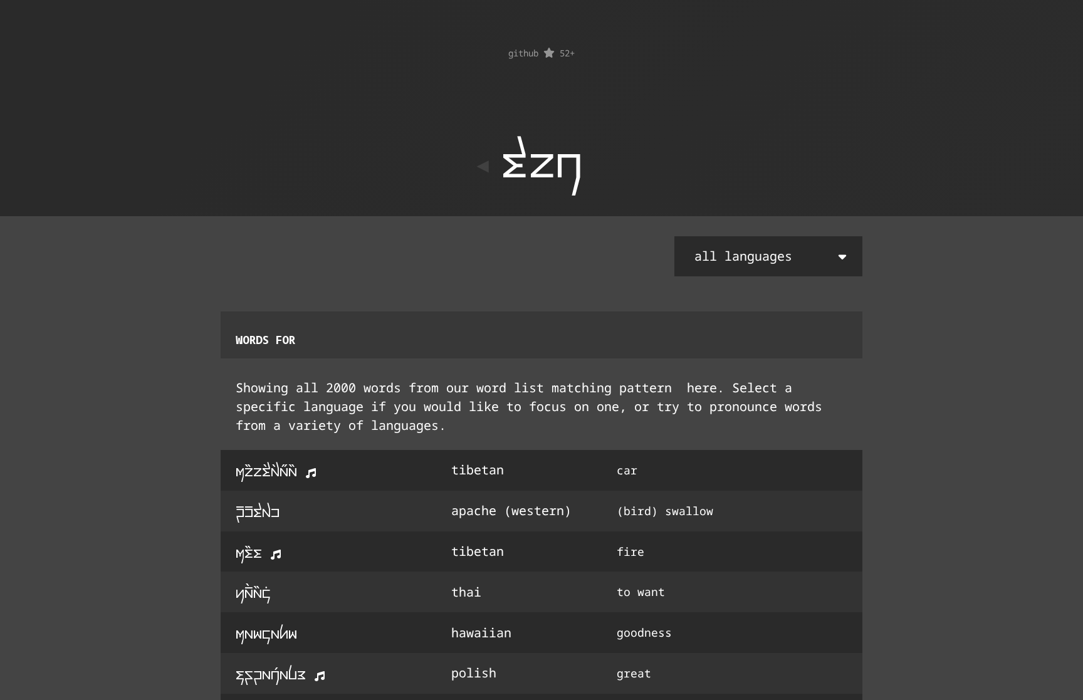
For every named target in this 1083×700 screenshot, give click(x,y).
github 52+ (541, 53)
